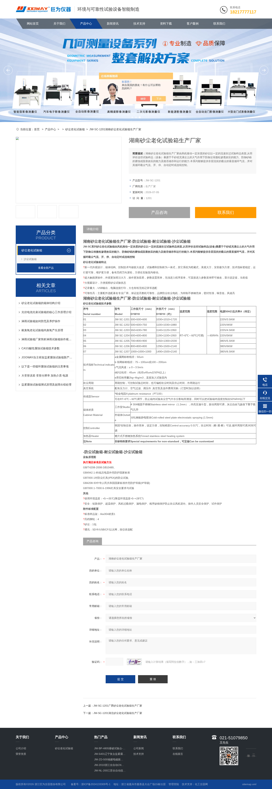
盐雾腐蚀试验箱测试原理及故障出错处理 (46, 384)
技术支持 (139, 23)
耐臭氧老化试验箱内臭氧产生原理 (42, 330)
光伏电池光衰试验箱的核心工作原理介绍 (46, 312)
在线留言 (178, 753)
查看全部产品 (46, 267)
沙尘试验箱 (30, 259)
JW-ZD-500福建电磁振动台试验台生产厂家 (110, 759)
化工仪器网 (201, 784)
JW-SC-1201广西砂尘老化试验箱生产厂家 (117, 705)
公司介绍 (21, 748)
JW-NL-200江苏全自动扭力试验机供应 (110, 770)
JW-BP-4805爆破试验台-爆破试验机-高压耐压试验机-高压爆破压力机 (110, 748)
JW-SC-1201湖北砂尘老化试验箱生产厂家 (117, 713)
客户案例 (193, 23)
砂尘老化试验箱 (75, 129)
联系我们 (219, 23)
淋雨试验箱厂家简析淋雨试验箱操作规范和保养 (47, 339)
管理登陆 (174, 784)
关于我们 (59, 23)
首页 (37, 129)
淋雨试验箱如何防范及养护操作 (40, 321)
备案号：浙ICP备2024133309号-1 (90, 784)
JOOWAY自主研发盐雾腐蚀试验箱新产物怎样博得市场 (47, 357)
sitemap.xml (249, 784)
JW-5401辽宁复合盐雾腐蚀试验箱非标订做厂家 (110, 753)
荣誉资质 (21, 753)
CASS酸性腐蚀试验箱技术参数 (40, 348)
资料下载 (166, 23)
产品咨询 (159, 212)
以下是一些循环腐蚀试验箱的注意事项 (45, 366)
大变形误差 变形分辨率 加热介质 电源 (44, 375)
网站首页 (33, 23)
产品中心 (86, 23)
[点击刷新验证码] (134, 662)
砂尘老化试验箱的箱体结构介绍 (40, 303)
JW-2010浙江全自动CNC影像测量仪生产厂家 (110, 764)
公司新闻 (138, 748)
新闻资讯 (113, 23)
